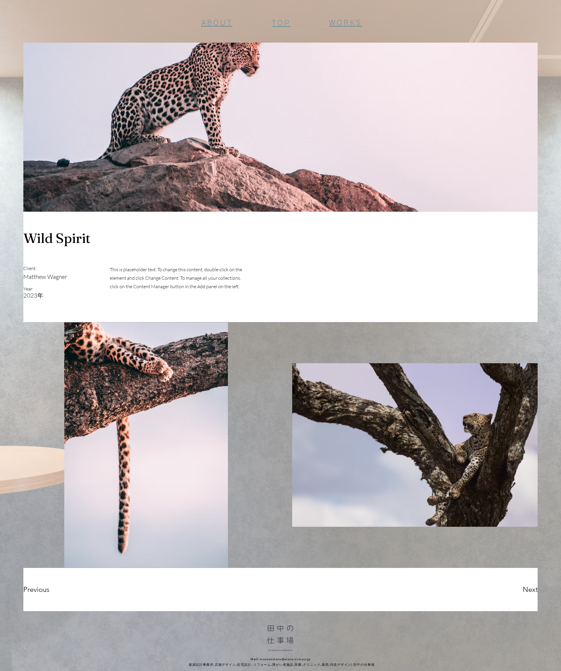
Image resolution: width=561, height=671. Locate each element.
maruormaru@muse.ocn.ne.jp (285, 659)
